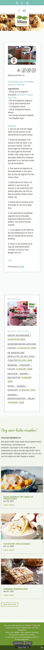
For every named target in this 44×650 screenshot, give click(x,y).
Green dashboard (18, 335)
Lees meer (8, 504)
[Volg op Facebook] (17, 3)
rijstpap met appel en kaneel (16, 544)
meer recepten (9, 604)
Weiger (28, 643)
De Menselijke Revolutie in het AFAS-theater (21, 356)
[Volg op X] (22, 3)
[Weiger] (41, 636)
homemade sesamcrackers (15, 589)
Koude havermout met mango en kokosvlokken (18, 498)
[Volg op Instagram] (27, 3)
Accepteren (18, 643)
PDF (22, 266)
